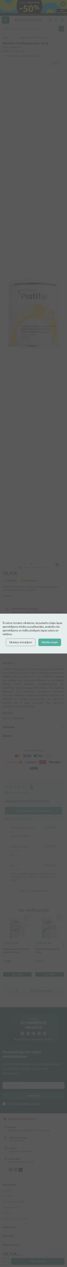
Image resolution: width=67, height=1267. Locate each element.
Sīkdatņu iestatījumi (20, 642)
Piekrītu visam (50, 642)
